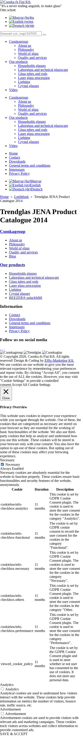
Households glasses (32, 66)
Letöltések (21, 197)
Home (13, 153)
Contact (14, 157)
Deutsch (37, 189)
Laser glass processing (34, 78)
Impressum (17, 169)
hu (32, 17)
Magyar (35, 181)
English (35, 185)
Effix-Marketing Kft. (59, 360)
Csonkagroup (18, 41)
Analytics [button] (7, 685)
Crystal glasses (28, 86)
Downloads (17, 161)
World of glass (28, 53)
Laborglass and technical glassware (43, 70)
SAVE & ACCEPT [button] (14, 734)
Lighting (24, 82)
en (31, 21)
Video (13, 90)
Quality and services (32, 58)
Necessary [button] (7, 460)
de (32, 26)
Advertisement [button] (10, 709)
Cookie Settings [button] (39, 385)
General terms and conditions (29, 165)
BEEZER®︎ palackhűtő (25, 298)
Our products (18, 62)
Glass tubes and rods (32, 74)
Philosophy (26, 49)
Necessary (12, 464)
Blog (12, 256)
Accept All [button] (19, 385)
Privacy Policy (19, 173)
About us (24, 45)
